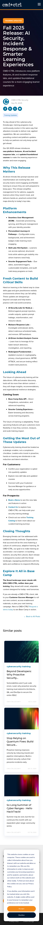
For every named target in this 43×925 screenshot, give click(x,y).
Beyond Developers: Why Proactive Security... (19, 674)
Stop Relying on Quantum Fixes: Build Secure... (20, 741)
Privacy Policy (13, 921)
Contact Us (13, 507)
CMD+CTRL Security (19, 100)
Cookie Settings (28, 921)
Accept (21, 909)
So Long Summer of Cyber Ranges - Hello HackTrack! (19, 808)
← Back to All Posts (32, 616)
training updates (10, 115)
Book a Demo (14, 500)
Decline (21, 915)
